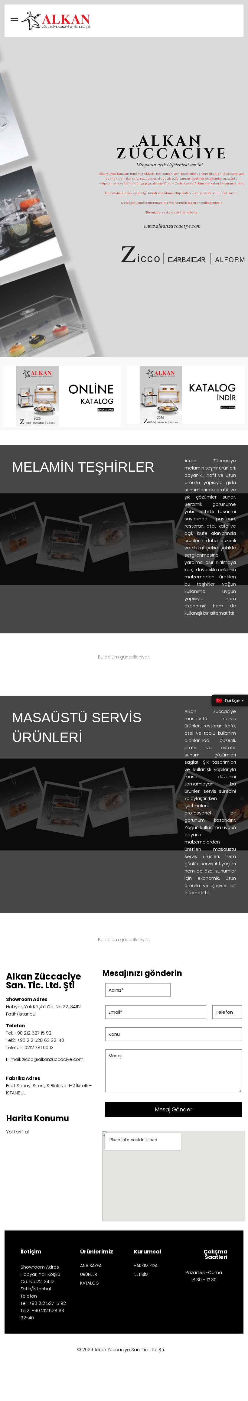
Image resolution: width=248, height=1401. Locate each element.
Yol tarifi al (17, 1132)
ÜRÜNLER (88, 1274)
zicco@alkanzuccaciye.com (52, 1059)
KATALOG (89, 1283)
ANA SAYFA (91, 1266)
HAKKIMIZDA (146, 1266)
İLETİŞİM (141, 1274)
